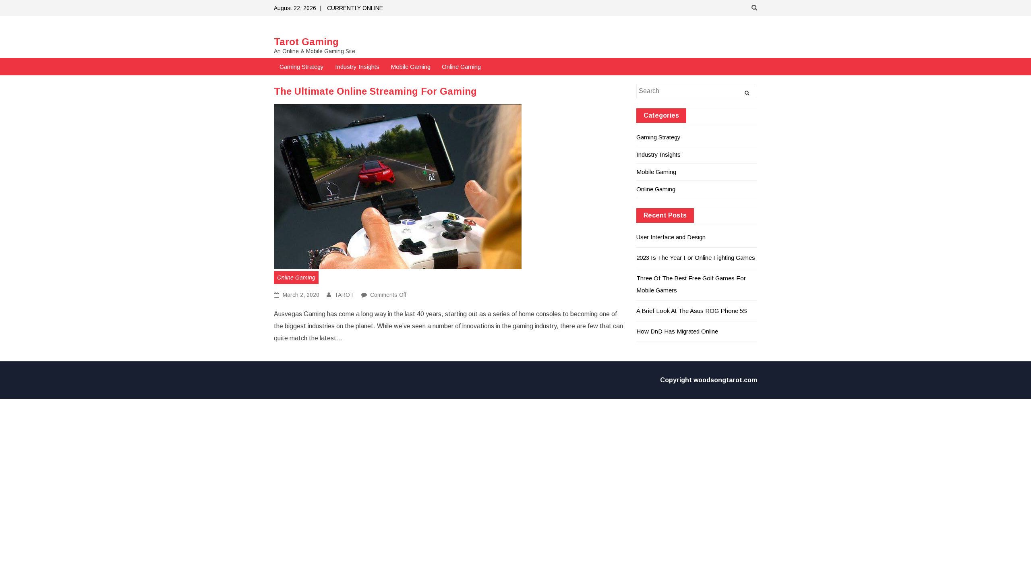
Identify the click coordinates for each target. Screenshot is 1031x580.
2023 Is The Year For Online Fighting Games (695, 257)
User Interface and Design (671, 237)
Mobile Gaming (411, 66)
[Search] (747, 93)
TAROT (344, 295)
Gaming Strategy (301, 66)
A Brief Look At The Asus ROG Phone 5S (691, 310)
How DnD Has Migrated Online (677, 331)
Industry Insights (357, 66)
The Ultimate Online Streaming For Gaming (375, 91)
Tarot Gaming (306, 41)
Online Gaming (461, 66)
